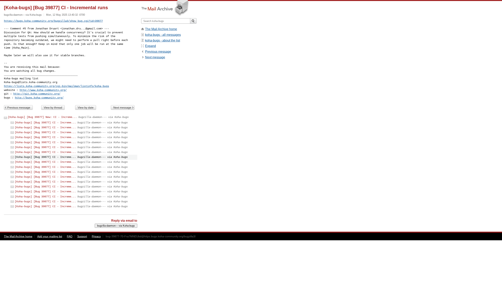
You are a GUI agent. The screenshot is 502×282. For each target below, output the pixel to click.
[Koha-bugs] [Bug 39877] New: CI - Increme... (42, 117)
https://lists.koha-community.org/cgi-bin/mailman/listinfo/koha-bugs (56, 86)
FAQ (69, 236)
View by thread (53, 107)
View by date (86, 107)
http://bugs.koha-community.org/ (39, 97)
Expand (150, 46)
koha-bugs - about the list (162, 40)
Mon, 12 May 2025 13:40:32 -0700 (65, 14)
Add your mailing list (49, 236)
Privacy (96, 236)
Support (82, 236)
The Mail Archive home (161, 29)
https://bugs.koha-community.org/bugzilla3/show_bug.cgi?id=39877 (53, 21)
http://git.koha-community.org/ (36, 93)
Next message (122, 107)
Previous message (18, 107)
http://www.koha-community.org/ (43, 90)
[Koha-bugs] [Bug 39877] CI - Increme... (45, 122)
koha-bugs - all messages (163, 34)
